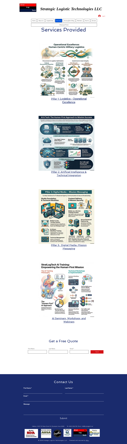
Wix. (87, 440)
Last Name (52, 348)
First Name (31, 348)
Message (27, 404)
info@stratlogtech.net (87, 426)
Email (71, 348)
